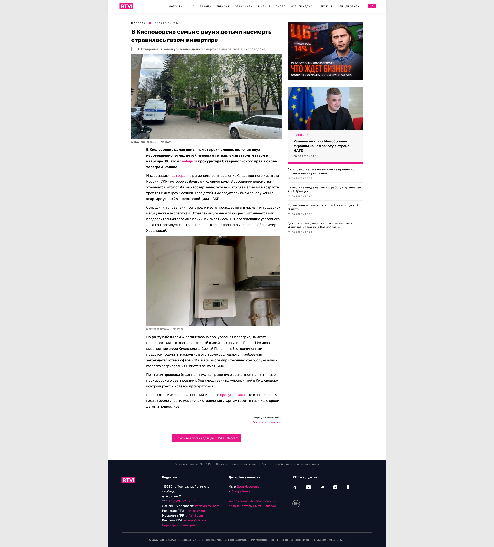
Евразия (223, 6)
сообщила (188, 161)
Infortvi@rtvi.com (207, 506)
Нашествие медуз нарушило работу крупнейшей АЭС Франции (324, 189)
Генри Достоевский (266, 417)
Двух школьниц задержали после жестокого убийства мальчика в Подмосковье (321, 225)
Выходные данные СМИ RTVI (193, 464)
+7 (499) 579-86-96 (182, 501)
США (191, 6)
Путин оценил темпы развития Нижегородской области (323, 207)
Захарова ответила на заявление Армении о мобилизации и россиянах (321, 171)
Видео (281, 6)
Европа (205, 6)
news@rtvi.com (196, 510)
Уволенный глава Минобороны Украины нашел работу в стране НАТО (321, 146)
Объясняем (244, 6)
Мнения (264, 6)
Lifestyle (325, 6)
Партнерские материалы (181, 525)
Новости (176, 6)
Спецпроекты (349, 6)
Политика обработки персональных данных (290, 464)
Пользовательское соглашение (236, 464)
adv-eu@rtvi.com (196, 520)
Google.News (240, 491)
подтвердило (180, 176)
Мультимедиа (302, 6)
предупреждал (232, 395)
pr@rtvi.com (194, 515)
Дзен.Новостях (248, 486)
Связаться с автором (266, 422)
